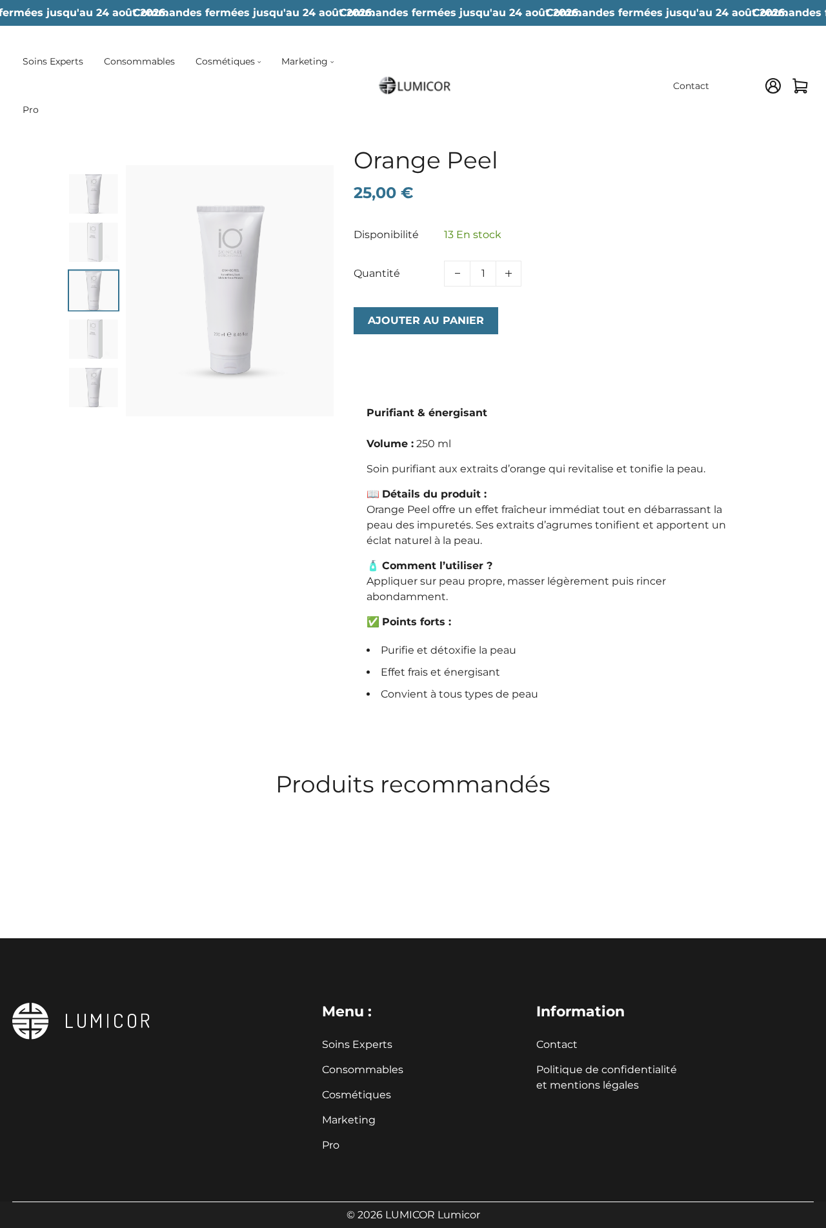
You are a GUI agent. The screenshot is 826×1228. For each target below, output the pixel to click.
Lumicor (459, 1215)
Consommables (362, 1069)
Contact (557, 1044)
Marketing (349, 1120)
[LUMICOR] (413, 85)
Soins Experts (357, 1044)
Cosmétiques (356, 1095)
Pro (330, 1145)
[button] (93, 185)
